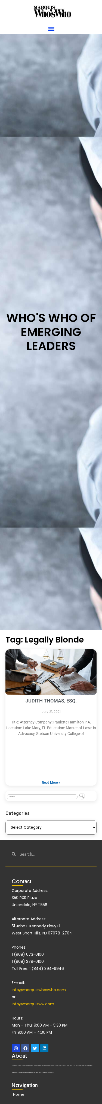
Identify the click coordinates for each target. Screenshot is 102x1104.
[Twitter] (35, 1048)
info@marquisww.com (33, 1004)
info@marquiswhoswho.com (39, 990)
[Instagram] (16, 1048)
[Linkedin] (44, 1048)
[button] (51, 29)
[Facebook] (25, 1048)
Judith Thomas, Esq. (51, 701)
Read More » (51, 783)
